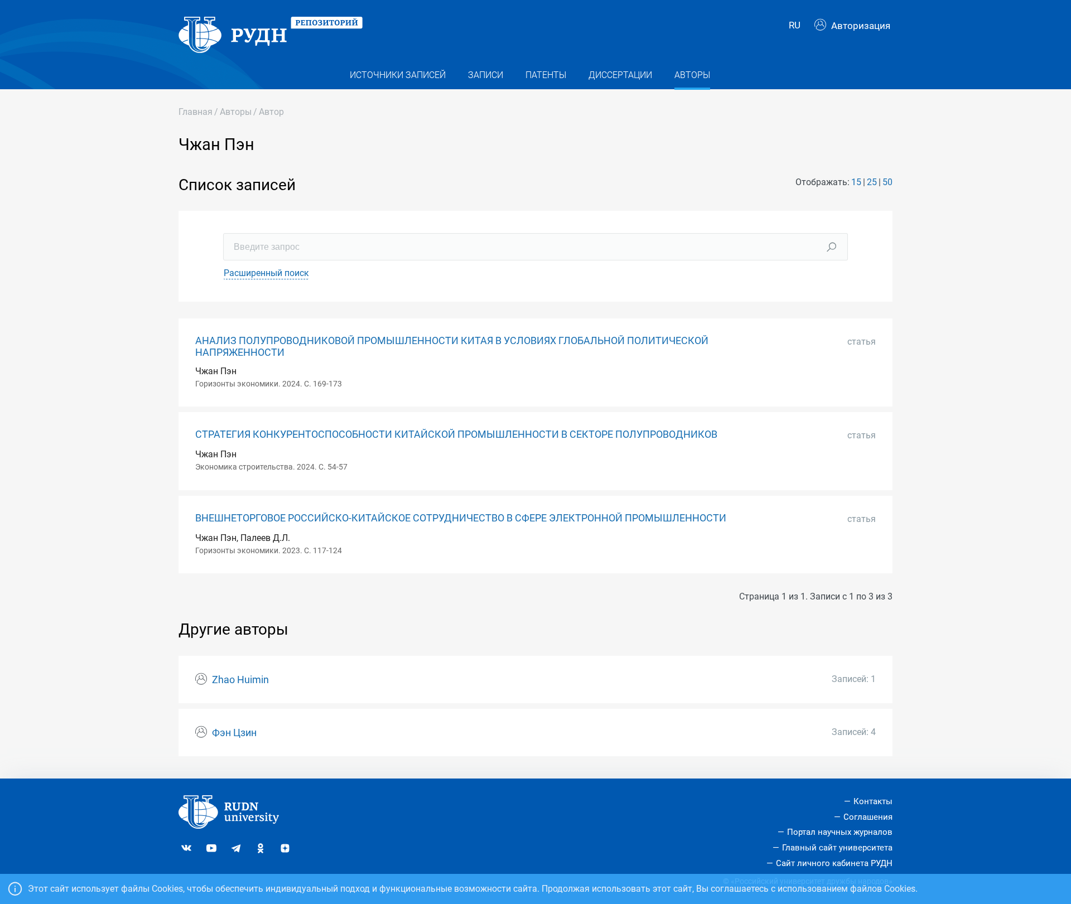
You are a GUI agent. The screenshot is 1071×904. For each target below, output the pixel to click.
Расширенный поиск (266, 273)
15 (856, 182)
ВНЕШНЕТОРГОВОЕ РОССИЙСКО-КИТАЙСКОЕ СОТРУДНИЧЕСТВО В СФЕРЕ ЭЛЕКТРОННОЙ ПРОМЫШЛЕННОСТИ (460, 518)
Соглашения (868, 817)
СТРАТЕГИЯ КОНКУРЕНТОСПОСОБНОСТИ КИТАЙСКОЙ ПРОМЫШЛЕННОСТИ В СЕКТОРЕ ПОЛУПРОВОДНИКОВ (456, 434)
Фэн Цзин (234, 732)
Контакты (873, 801)
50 (887, 182)
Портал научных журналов (840, 832)
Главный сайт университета (837, 848)
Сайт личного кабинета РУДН (834, 863)
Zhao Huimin (240, 679)
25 (872, 182)
